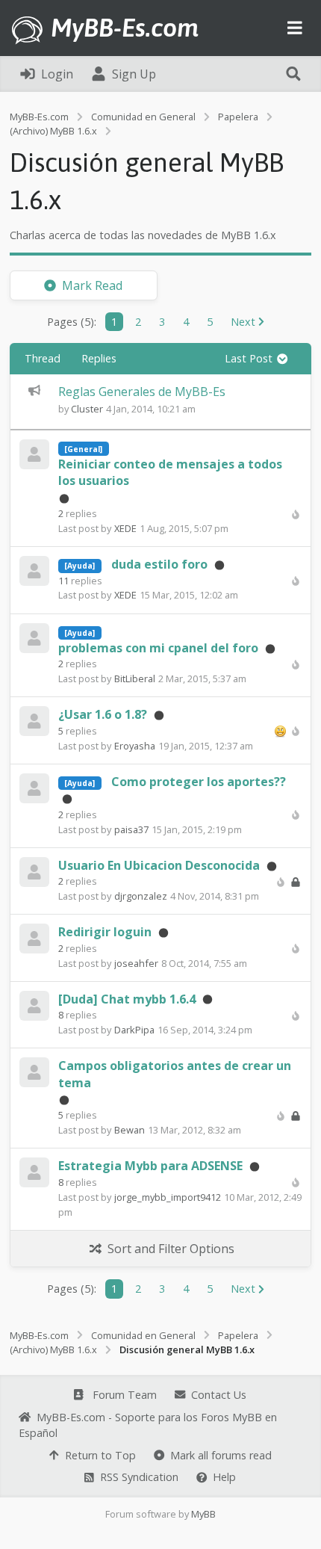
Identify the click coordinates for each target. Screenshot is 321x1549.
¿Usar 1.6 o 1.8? (102, 714)
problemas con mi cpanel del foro (158, 648)
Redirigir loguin (105, 932)
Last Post (250, 358)
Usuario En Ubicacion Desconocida (159, 865)
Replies (98, 358)
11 (63, 580)
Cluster (87, 408)
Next (244, 322)
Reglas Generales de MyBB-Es (141, 391)
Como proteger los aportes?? (198, 781)
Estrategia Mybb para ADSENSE (150, 1165)
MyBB (203, 1514)
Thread (42, 358)
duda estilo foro (159, 564)
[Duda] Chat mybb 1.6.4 (127, 999)
